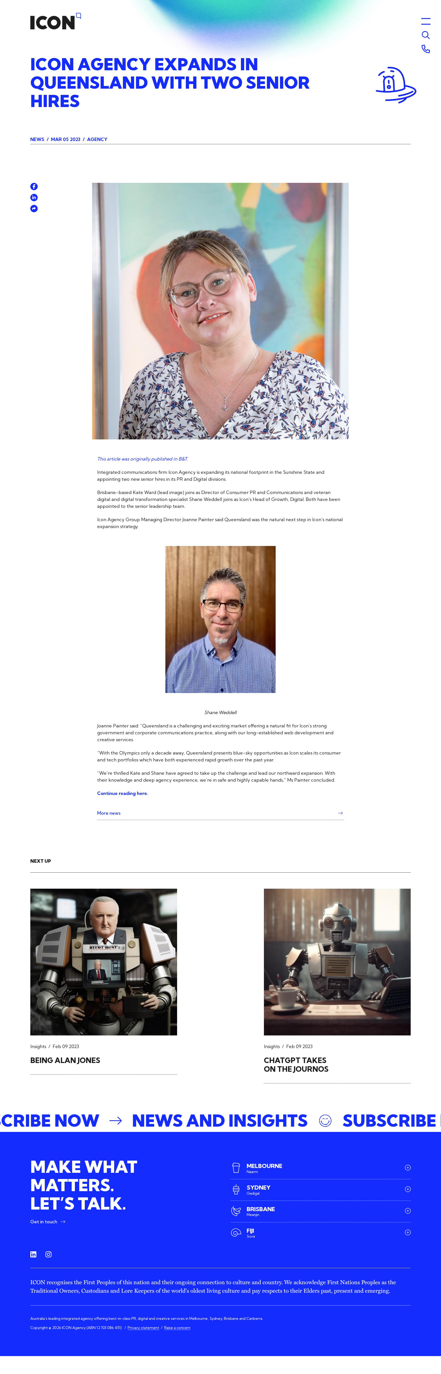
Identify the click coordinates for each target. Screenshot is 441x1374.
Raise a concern (177, 1327)
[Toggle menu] (426, 35)
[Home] (55, 21)
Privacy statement (143, 1327)
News (37, 139)
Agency (97, 139)
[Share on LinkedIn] (34, 197)
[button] (220, 1120)
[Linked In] (33, 1254)
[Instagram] (48, 1254)
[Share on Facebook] (34, 186)
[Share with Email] (34, 208)
